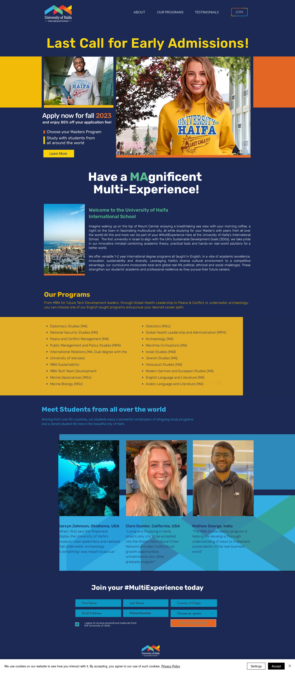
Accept (276, 666)
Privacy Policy (170, 666)
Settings (256, 666)
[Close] (289, 666)
